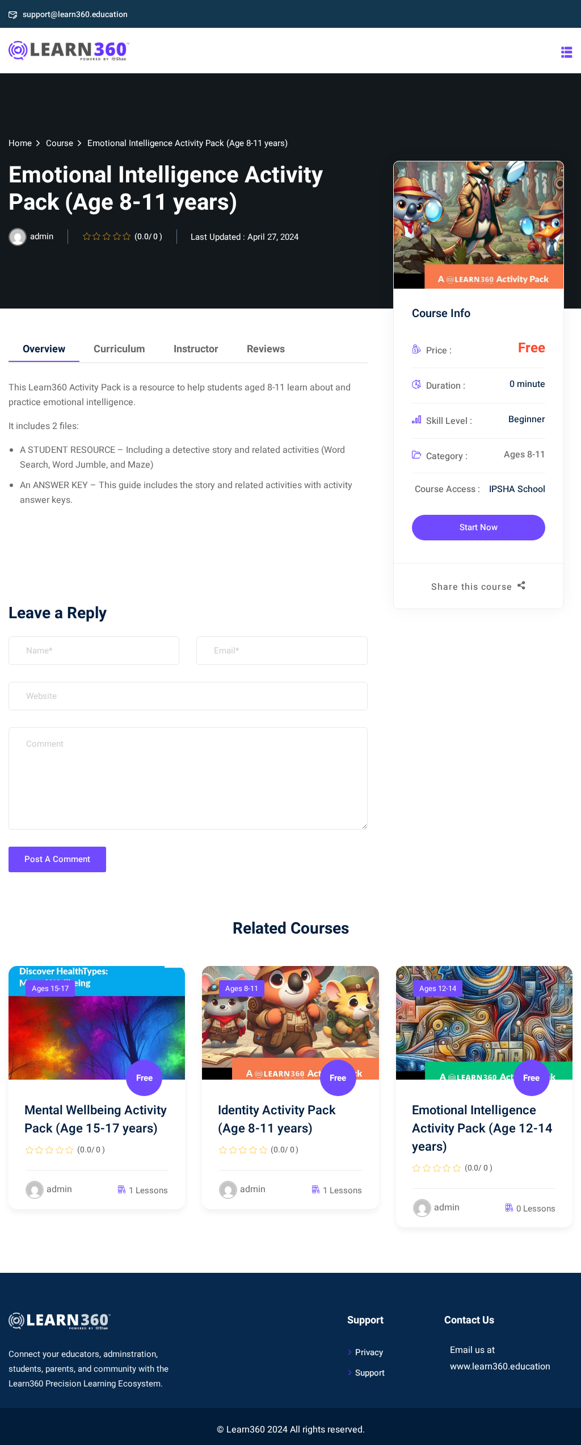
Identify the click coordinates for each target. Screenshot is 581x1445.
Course (59, 143)
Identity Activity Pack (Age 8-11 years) (277, 1119)
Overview (44, 349)
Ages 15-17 (50, 988)
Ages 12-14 (437, 988)
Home (20, 143)
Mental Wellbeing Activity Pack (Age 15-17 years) (95, 1119)
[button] (566, 52)
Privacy (369, 1352)
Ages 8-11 (524, 454)
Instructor (196, 349)
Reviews (266, 349)
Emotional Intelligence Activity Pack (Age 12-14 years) (482, 1128)
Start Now (479, 527)
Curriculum (119, 349)
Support (370, 1373)
